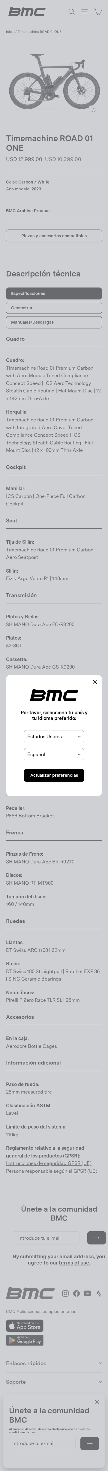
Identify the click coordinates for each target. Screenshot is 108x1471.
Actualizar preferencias (54, 775)
